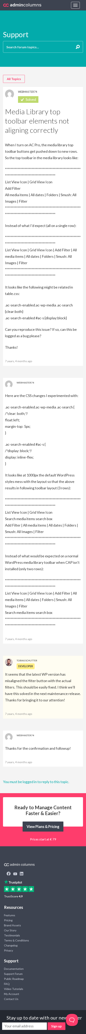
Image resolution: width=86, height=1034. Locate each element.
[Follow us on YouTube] (15, 874)
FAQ (7, 984)
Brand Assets (12, 925)
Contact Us (11, 999)
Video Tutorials (13, 989)
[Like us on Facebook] (9, 874)
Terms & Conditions (16, 940)
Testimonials (12, 935)
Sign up (56, 1026)
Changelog (11, 945)
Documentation (14, 968)
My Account (11, 994)
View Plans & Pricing (43, 826)
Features (9, 915)
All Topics (14, 79)
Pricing (8, 920)
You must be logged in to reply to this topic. (36, 781)
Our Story (10, 930)
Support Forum (13, 973)
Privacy (8, 950)
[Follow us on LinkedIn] (21, 874)
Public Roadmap (14, 978)
